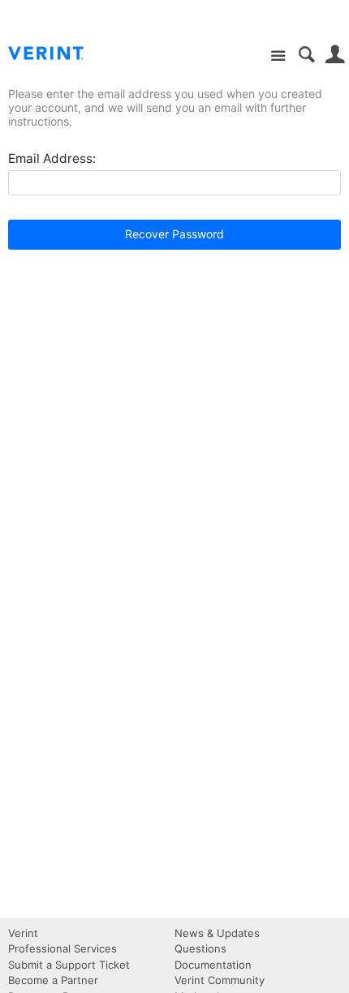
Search (306, 55)
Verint (23, 933)
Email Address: (52, 158)
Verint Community (219, 980)
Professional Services (62, 948)
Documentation (213, 964)
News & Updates (217, 933)
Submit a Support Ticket (69, 964)
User (335, 55)
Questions (200, 948)
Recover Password (174, 234)
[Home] (59, 53)
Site (278, 56)
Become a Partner (53, 980)
